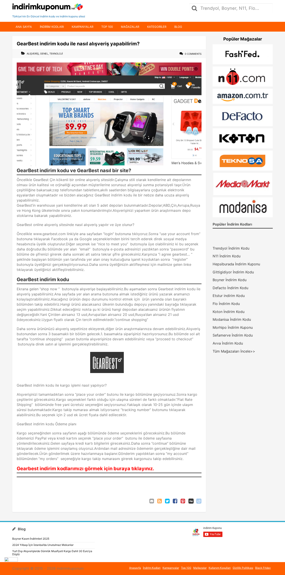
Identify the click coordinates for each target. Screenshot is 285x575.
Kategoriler (156, 26)
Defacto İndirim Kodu (230, 288)
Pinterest (183, 501)
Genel (44, 53)
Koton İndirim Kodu (228, 311)
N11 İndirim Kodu (226, 256)
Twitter (167, 501)
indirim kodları (52, 26)
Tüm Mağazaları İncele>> (234, 351)
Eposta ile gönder (152, 501)
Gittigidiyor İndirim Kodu (233, 272)
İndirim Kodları (152, 567)
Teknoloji (56, 53)
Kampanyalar (82, 26)
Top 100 (107, 26)
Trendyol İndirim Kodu (231, 248)
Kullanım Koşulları (220, 567)
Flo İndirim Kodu (226, 303)
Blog (178, 26)
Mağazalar (130, 26)
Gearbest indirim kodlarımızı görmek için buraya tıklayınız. (85, 468)
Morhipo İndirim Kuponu (233, 327)
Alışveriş (33, 53)
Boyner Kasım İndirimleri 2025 (30, 538)
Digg (191, 501)
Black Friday (263, 567)
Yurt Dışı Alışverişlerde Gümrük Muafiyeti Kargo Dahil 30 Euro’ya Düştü (52, 552)
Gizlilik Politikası (243, 567)
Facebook (175, 501)
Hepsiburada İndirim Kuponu (236, 264)
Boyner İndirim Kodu (229, 280)
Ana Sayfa (24, 26)
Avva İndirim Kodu (228, 343)
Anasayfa (135, 567)
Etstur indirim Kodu (229, 295)
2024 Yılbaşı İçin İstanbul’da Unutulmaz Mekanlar (42, 545)
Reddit (199, 501)
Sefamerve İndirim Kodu (233, 335)
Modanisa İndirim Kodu (232, 319)
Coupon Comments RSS (160, 501)
